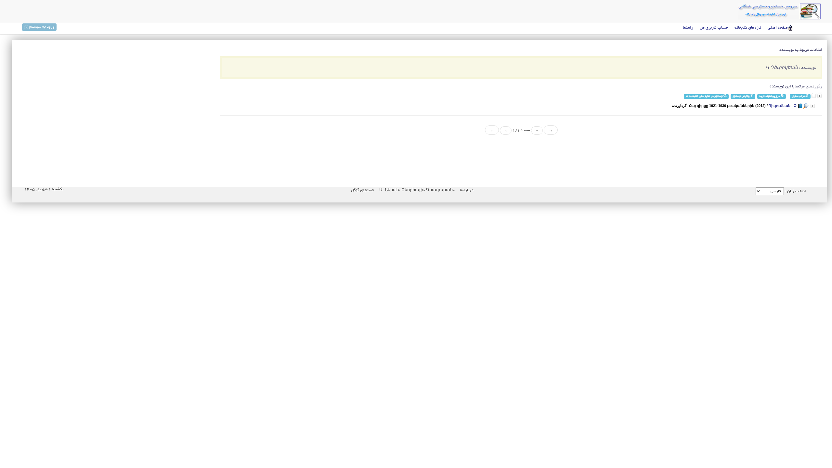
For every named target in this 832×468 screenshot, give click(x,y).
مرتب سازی (798, 96)
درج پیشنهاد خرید (770, 96)
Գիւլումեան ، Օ (783, 106)
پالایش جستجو (741, 96)
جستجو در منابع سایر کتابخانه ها (704, 96)
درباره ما (466, 190)
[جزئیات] (813, 106)
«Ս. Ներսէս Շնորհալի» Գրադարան (416, 190)
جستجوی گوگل (362, 190)
